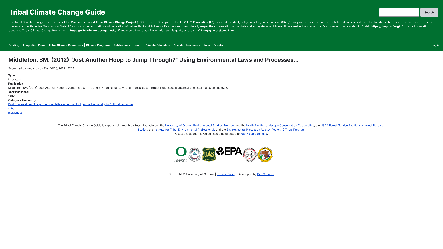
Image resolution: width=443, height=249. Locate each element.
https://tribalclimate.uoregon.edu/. (93, 30)
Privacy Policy (226, 174)
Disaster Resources (186, 45)
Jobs (207, 45)
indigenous (15, 112)
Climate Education (158, 45)
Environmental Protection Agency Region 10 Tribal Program (266, 129)
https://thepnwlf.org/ (385, 26)
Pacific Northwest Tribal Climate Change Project (103, 22)
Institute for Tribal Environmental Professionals (184, 129)
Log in (435, 45)
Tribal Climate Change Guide (57, 12)
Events (218, 45)
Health (137, 45)
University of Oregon (178, 125)
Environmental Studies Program (214, 125)
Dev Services (265, 174)
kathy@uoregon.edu (254, 133)
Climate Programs (98, 45)
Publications (122, 45)
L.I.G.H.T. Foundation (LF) (197, 22)
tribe (11, 108)
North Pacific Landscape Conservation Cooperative (280, 125)
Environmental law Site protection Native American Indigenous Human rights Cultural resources (70, 104)
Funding (13, 45)
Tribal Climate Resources (66, 45)
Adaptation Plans (33, 45)
